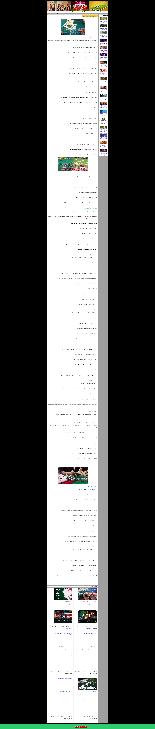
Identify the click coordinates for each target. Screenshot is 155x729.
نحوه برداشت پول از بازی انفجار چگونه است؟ (103, 22)
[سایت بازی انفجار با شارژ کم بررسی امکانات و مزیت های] (103, 111)
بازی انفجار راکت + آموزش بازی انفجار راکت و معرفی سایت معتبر (103, 66)
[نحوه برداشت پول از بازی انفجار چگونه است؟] (103, 19)
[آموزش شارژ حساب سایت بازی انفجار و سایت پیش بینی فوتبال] (103, 87)
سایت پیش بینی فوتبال (75, 11)
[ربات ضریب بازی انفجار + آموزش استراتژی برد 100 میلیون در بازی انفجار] (103, 70)
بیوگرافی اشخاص (82, 11)
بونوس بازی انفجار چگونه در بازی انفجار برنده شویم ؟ (103, 146)
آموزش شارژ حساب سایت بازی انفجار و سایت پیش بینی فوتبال (103, 90)
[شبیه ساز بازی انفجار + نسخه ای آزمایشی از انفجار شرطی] (103, 95)
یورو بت (76, 726)
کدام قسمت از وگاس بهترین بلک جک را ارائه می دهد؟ (89, 601)
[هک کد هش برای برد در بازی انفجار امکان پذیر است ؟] (103, 55)
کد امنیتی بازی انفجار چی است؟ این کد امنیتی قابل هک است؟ (103, 36)
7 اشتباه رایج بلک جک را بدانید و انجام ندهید (90, 16)
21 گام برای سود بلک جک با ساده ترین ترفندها (65, 601)
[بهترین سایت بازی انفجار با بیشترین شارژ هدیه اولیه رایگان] (103, 135)
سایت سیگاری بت (83, 726)
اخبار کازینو (69, 11)
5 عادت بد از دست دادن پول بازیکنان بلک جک (65, 691)
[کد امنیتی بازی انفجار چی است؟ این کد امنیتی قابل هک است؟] (103, 33)
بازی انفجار (100, 11)
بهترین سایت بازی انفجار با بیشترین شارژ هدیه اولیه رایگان (103, 138)
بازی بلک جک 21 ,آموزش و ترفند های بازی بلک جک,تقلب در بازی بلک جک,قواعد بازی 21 (66, 15)
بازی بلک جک (93, 586)
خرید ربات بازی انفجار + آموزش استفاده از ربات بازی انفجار (103, 154)
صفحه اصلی (105, 11)
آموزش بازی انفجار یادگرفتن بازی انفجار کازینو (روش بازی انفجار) (103, 130)
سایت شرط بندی (95, 11)
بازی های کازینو (89, 11)
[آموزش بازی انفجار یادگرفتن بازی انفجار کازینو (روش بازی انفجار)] (103, 127)
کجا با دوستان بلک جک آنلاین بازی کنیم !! (90, 646)
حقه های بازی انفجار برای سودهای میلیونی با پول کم (103, 51)
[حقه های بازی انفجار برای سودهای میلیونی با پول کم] (103, 48)
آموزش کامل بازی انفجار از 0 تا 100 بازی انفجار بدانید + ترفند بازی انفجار (103, 106)
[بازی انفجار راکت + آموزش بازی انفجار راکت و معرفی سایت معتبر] (103, 62)
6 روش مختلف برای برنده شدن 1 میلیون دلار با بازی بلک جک (63, 646)
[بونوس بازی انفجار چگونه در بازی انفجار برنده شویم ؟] (103, 143)
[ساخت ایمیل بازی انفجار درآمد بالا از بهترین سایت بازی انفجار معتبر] (103, 119)
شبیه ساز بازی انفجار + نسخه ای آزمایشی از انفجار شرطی (103, 98)
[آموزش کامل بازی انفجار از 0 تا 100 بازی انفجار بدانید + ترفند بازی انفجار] (103, 103)
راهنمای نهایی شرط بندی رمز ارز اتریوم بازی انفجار (103, 29)
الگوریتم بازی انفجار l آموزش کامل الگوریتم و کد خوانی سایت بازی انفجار (103, 82)
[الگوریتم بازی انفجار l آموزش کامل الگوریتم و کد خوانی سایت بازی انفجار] (103, 78)
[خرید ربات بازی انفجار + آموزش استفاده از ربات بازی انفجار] (103, 150)
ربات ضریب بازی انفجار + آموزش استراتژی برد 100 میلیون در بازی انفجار (103, 74)
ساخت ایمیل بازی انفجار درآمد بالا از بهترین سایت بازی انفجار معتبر (103, 122)
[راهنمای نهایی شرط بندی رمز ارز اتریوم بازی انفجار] (103, 26)
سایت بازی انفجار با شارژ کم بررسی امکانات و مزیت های (103, 114)
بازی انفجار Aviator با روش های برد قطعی (103, 44)
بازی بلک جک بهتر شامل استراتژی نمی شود (90, 691)
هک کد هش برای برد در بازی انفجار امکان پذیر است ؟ (103, 58)
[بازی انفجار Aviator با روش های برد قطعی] (103, 41)
